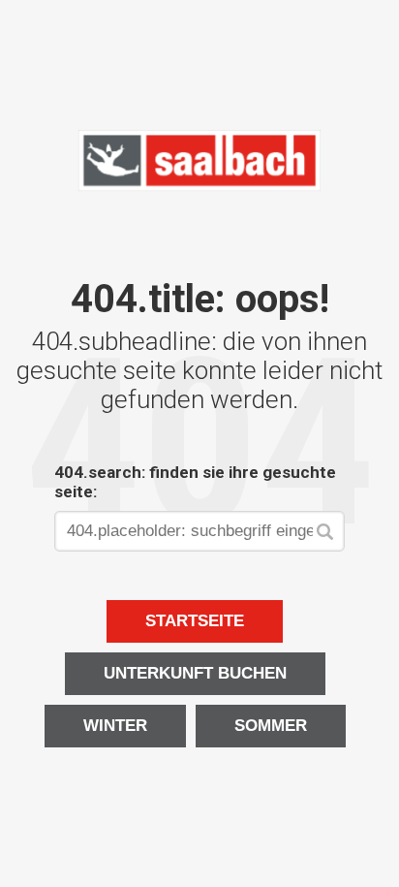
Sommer (270, 725)
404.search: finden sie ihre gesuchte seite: (195, 481)
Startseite (194, 621)
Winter (115, 725)
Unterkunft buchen (195, 673)
